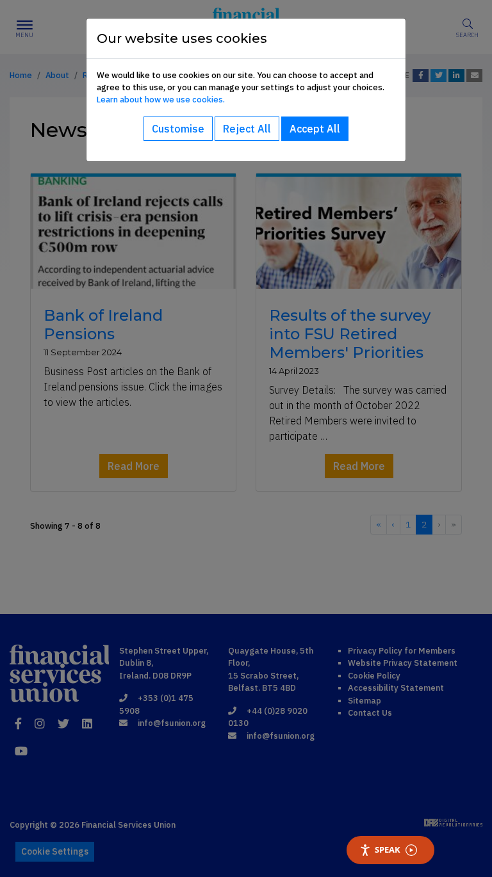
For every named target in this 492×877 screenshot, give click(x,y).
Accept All (315, 128)
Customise (178, 128)
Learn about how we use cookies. (161, 99)
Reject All (247, 128)
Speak (387, 849)
